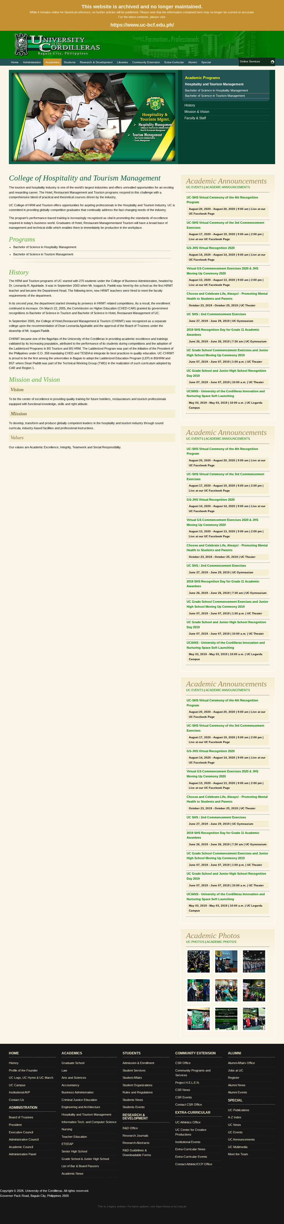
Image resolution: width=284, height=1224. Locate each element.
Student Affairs (132, 1077)
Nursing (67, 1129)
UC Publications (238, 1110)
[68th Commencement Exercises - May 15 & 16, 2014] (255, 1030)
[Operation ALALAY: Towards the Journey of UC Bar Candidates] (200, 1030)
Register (233, 1077)
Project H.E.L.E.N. (187, 1082)
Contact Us (16, 1099)
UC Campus (17, 1085)
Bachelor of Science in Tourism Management (215, 95)
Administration (32, 62)
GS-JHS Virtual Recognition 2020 (211, 248)
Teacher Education (74, 1136)
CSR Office (183, 1063)
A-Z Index (234, 1117)
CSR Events (183, 1097)
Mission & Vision (196, 112)
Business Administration (77, 1092)
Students (69, 62)
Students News (133, 1099)
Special (206, 62)
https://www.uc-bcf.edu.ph (171, 1206)
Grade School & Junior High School (85, 1159)
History (189, 105)
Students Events (134, 1107)
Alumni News (236, 1085)
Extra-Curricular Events (191, 1156)
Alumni (192, 62)
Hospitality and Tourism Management (86, 1114)
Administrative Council (24, 1139)
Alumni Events (237, 1092)
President (15, 1124)
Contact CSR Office (188, 1104)
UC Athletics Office (188, 1122)
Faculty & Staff (195, 118)
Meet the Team (238, 1154)
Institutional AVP (19, 1092)
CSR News (182, 1089)
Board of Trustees (21, 1117)
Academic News (72, 1173)
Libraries (122, 62)
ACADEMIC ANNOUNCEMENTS (228, 187)
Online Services (250, 61)
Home (15, 62)
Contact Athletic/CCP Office (193, 1164)
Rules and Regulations (138, 1092)
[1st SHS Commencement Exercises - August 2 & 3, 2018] (255, 972)
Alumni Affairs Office (241, 1063)
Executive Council (21, 1132)
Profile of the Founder (23, 1070)
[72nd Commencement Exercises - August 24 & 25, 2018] (228, 972)
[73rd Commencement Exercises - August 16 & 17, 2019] (200, 972)
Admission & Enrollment (138, 1063)
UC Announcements (241, 1139)
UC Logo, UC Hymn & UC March (31, 1077)
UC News (234, 1124)
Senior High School (74, 1151)
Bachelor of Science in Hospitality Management (216, 90)
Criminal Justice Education (79, 1099)
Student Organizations (138, 1085)
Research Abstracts (136, 1142)
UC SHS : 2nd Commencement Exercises (216, 314)
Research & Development (96, 62)
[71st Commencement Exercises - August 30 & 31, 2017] (200, 1001)
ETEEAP (67, 1144)
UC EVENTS (194, 187)
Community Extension (146, 62)
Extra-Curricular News (190, 1149)
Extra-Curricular (174, 62)
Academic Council (21, 1147)
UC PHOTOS (195, 941)
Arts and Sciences (74, 1077)
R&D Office (130, 1128)
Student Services (134, 1070)
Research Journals (135, 1135)
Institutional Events (188, 1142)
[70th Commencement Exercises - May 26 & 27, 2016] (255, 1001)
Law (64, 1070)
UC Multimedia (237, 1147)
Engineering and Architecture (81, 1107)
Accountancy (70, 1085)
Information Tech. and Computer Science (89, 1122)
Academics (52, 62)
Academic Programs (202, 78)
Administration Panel (22, 1154)
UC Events (235, 1132)
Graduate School (73, 1063)
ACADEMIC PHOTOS (221, 941)
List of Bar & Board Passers (80, 1166)
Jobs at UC (235, 1070)
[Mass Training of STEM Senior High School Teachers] (228, 1001)
